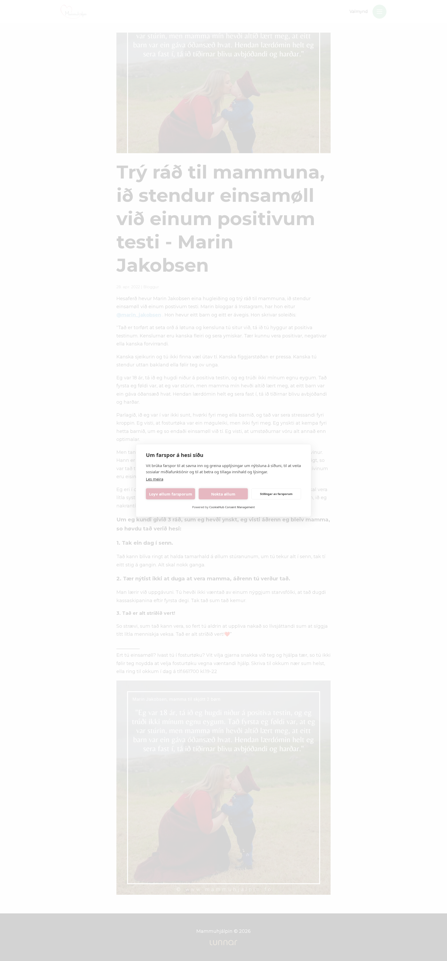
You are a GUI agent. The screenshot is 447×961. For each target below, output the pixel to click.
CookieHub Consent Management (232, 507)
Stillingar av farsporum (276, 494)
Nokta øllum (223, 494)
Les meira (154, 479)
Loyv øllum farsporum (170, 494)
